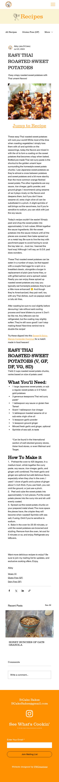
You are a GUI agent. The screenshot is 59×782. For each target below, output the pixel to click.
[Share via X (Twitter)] (16, 590)
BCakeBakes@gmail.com (29, 703)
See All (48, 605)
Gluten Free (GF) (30, 32)
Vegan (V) (12, 574)
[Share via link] (29, 590)
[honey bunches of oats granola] (29, 623)
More (47, 32)
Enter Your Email (16, 739)
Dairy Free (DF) (15, 581)
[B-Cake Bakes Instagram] (29, 713)
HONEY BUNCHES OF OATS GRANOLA (26, 643)
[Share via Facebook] (9, 590)
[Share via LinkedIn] (22, 590)
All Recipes (11, 32)
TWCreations (40, 767)
